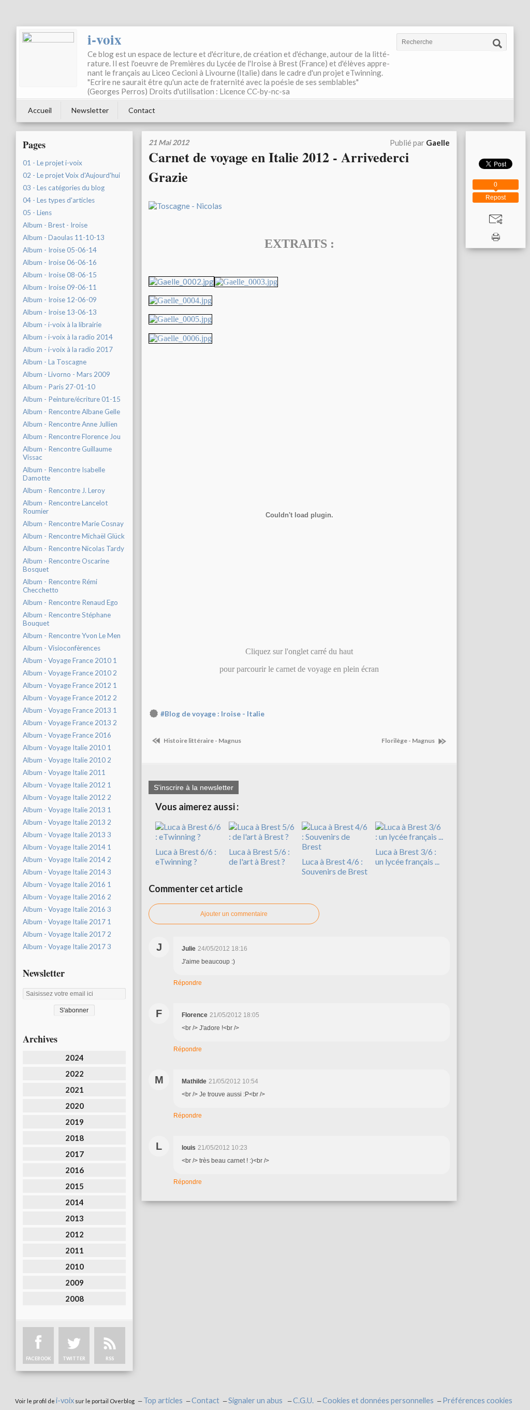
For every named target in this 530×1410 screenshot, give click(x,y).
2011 (74, 1250)
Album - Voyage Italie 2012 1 (67, 785)
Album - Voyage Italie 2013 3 (67, 834)
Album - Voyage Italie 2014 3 (67, 872)
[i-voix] (48, 58)
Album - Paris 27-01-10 (59, 387)
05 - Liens (37, 212)
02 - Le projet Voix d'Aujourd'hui (71, 175)
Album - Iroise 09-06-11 (60, 287)
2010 (74, 1266)
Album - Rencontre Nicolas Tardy (73, 548)
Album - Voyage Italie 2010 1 (67, 747)
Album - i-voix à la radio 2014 (68, 337)
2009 (74, 1282)
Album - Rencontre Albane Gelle (71, 411)
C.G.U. (303, 1400)
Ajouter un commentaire (234, 914)
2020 (74, 1105)
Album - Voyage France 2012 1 (70, 685)
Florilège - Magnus (408, 740)
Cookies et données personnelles (378, 1400)
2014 (74, 1202)
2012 (74, 1234)
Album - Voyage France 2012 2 (70, 698)
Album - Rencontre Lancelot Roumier (65, 507)
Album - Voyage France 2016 (67, 735)
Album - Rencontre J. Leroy (64, 490)
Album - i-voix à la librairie (62, 324)
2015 (74, 1186)
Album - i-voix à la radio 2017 (68, 349)
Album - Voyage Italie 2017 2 (67, 934)
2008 (74, 1298)
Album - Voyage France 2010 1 (70, 660)
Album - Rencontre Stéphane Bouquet (67, 619)
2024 (74, 1057)
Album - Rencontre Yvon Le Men (72, 635)
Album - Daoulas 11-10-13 (64, 237)
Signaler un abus (256, 1400)
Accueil (40, 110)
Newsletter (90, 110)
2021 (74, 1089)
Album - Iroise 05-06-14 (60, 250)
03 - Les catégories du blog (64, 188)
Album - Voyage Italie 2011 (64, 772)
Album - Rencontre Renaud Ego (70, 602)
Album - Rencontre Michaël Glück (74, 536)
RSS (110, 1358)
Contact (141, 110)
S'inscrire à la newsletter (193, 787)
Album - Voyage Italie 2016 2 (67, 897)
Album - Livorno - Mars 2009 (66, 374)
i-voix (104, 39)
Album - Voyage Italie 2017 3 (67, 946)
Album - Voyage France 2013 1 (70, 710)
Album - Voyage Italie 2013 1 (67, 810)
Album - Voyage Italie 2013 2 (67, 822)
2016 (74, 1170)
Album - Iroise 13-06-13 (60, 312)
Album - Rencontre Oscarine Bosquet (66, 565)
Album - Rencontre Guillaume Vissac (67, 453)
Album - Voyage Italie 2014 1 (67, 847)
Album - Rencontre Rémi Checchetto (60, 585)
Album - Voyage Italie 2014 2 (67, 859)
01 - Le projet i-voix (52, 163)
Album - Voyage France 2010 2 (70, 673)
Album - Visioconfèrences (61, 648)
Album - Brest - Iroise (55, 225)
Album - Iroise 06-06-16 (60, 262)
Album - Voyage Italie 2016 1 (67, 884)
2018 (74, 1138)
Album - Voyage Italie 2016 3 (67, 909)
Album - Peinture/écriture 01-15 (72, 399)
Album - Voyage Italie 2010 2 (67, 760)
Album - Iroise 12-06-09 (60, 299)
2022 (74, 1073)
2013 (74, 1218)
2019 (74, 1121)
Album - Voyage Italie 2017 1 (67, 922)
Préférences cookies (477, 1400)
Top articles (163, 1400)
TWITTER (74, 1358)
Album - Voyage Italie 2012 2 (67, 797)
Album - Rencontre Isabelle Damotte (64, 474)
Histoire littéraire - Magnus (202, 740)
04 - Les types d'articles (59, 200)
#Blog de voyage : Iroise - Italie (212, 714)
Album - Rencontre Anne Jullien (70, 424)
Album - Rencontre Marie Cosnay (73, 523)
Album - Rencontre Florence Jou (72, 436)
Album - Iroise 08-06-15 (60, 275)
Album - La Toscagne (54, 362)
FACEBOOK (38, 1358)
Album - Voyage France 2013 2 (70, 722)
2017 (74, 1154)
